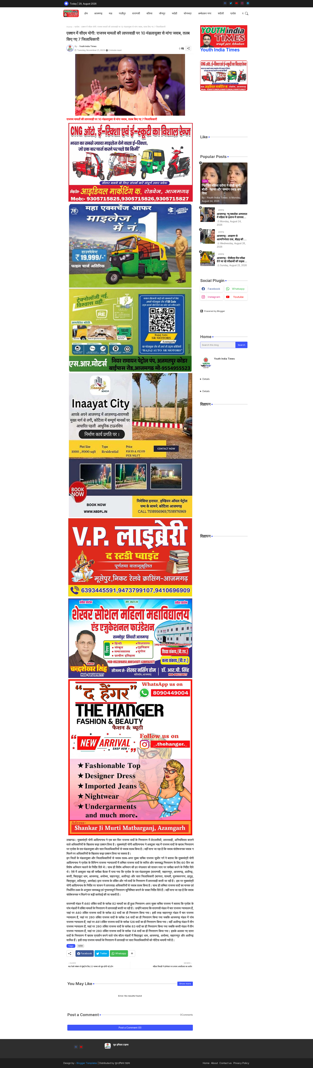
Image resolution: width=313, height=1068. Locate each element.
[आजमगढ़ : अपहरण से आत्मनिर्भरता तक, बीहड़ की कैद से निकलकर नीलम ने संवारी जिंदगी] (207, 236)
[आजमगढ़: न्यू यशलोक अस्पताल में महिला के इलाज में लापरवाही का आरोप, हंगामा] (207, 214)
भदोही (174, 13)
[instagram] (242, 3)
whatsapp (238, 288)
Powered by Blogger (214, 311)
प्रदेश (233, 13)
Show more (185, 983)
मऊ (110, 13)
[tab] (86, 13)
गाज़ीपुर (122, 13)
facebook (214, 288)
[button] (246, 13)
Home (69, 26)
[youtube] (236, 3)
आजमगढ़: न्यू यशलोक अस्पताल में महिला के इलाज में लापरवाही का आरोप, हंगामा (232, 215)
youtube (238, 297)
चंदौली (221, 13)
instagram (214, 297)
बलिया (149, 13)
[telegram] (248, 3)
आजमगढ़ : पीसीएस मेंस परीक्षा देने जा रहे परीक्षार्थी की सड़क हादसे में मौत (231, 259)
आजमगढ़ (98, 13)
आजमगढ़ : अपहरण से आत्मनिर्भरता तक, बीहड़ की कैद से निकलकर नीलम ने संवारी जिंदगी (232, 237)
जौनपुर (162, 13)
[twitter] (231, 3)
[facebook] (225, 3)
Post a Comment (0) (130, 1027)
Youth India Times (220, 50)
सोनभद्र (188, 13)
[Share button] (132, 953)
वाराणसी (136, 13)
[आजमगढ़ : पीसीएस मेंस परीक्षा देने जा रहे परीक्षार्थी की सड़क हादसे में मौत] (207, 258)
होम (86, 13)
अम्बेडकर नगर (204, 13)
